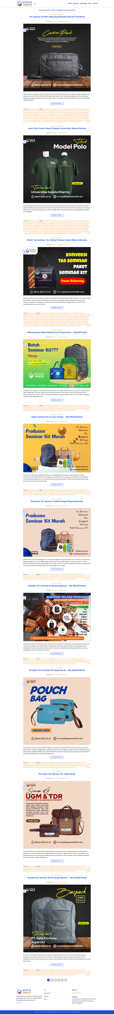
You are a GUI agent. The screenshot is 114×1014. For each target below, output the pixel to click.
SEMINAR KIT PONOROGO (69, 118)
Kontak (95, 3)
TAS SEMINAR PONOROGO (61, 121)
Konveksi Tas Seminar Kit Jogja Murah (57, 774)
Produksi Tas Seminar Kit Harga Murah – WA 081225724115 (57, 670)
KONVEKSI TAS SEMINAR (61, 110)
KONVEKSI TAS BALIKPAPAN (49, 109)
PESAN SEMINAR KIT (38, 113)
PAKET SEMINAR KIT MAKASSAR (46, 112)
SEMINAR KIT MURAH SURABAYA (41, 118)
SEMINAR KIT (72, 113)
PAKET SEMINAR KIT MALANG (62, 112)
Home (70, 3)
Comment (88, 121)
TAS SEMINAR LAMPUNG (47, 120)
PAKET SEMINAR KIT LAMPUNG (30, 112)
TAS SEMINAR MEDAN (83, 120)
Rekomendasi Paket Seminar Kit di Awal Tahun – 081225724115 (57, 332)
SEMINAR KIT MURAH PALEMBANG (73, 117)
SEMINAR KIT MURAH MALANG (56, 117)
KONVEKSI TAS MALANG (35, 110)
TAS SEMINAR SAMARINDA (74, 121)
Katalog (75, 3)
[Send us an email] (20, 1002)
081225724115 (76, 993)
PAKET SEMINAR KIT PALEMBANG (78, 112)
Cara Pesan (83, 3)
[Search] (34, 3)
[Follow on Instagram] (17, 1002)
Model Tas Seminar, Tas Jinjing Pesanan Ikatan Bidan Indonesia (57, 240)
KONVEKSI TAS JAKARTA (62, 109)
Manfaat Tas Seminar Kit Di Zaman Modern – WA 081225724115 (57, 878)
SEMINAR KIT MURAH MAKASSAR (41, 117)
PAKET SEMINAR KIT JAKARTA (83, 110)
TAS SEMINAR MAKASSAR (60, 120)
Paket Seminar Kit (58, 14)
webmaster (65, 21)
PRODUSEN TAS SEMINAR (62, 113)
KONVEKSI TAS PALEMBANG (48, 110)
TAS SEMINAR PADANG (35, 121)
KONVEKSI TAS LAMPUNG (75, 109)
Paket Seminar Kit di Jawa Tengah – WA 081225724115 (57, 417)
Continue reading (57, 103)
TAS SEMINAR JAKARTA (35, 120)
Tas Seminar (78, 118)
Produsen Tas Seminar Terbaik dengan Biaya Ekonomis (57, 501)
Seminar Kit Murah (63, 115)
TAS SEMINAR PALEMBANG (48, 121)
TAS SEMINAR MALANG (72, 120)
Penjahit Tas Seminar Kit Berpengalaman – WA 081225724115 (57, 586)
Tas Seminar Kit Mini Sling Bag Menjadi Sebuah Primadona (57, 17)
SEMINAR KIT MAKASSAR (41, 115)
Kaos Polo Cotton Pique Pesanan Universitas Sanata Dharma (57, 128)
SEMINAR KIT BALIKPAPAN (82, 113)
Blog (90, 3)
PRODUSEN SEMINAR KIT (50, 113)
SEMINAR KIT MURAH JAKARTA (74, 115)
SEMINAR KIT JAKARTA (28, 115)
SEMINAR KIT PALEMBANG (56, 118)
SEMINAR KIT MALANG (52, 115)
